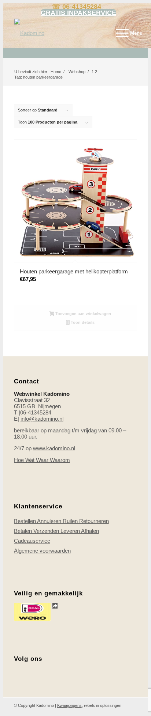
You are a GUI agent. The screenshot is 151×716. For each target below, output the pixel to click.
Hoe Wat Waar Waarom (42, 460)
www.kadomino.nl (54, 448)
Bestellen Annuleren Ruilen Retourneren (61, 521)
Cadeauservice (32, 541)
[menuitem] (125, 33)
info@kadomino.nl (42, 419)
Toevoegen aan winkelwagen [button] (82, 313)
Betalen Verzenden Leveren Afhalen (56, 531)
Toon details (82, 322)
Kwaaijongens (69, 705)
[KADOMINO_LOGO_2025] (65, 33)
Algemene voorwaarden (42, 551)
